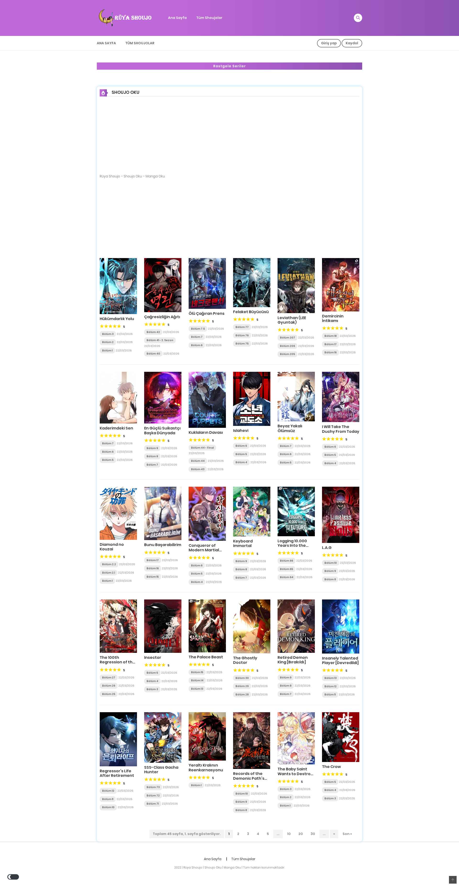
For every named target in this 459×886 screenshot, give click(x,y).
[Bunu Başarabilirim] (162, 513)
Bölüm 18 (330, 336)
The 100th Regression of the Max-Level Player (117, 662)
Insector (152, 657)
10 (289, 833)
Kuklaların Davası (206, 432)
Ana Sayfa (177, 17)
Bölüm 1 (107, 350)
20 (300, 833)
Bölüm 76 (242, 335)
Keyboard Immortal (243, 543)
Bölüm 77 (242, 327)
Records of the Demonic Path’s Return (248, 778)
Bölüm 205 (287, 354)
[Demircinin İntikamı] (340, 284)
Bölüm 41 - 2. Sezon (160, 340)
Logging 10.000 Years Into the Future (292, 545)
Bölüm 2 (108, 342)
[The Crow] (340, 736)
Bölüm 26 (108, 686)
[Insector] (162, 626)
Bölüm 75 (242, 343)
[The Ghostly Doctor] (251, 626)
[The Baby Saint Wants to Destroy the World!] (296, 738)
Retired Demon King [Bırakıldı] (293, 660)
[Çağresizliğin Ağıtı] (162, 284)
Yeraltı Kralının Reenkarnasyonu (206, 767)
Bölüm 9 (152, 448)
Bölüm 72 (153, 795)
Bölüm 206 (287, 346)
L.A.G (327, 547)
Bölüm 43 (197, 469)
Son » (347, 833)
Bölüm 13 (197, 689)
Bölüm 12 (330, 686)
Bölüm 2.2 (109, 564)
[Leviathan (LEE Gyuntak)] (296, 285)
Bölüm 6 (196, 345)
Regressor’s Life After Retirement (117, 773)
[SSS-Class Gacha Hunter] (162, 737)
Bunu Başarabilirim (162, 544)
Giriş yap (329, 43)
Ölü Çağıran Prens (206, 313)
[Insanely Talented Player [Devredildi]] (340, 626)
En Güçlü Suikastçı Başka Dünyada (162, 430)
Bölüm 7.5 (198, 329)
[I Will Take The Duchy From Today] (340, 396)
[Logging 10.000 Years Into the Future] (296, 511)
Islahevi (240, 430)
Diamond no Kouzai (112, 547)
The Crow (331, 766)
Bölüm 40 (153, 354)
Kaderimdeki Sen (116, 428)
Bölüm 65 (286, 569)
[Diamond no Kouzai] (118, 513)
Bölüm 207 (287, 337)
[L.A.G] (340, 514)
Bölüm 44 (198, 461)
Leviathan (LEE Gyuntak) (292, 320)
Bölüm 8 (152, 456)
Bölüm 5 (108, 460)
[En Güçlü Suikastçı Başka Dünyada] (162, 397)
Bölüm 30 (242, 678)
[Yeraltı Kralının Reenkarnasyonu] (207, 736)
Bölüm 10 (330, 563)
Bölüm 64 (286, 577)
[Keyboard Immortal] (251, 511)
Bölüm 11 (330, 694)
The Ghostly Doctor (245, 660)
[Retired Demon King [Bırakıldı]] (296, 625)
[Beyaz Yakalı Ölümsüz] (296, 396)
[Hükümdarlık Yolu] (118, 285)
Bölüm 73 (153, 787)
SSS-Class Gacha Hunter (161, 770)
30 (313, 833)
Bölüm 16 (330, 352)
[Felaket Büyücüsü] (251, 282)
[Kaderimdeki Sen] (118, 397)
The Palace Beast (206, 657)
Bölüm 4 (241, 462)
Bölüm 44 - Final (202, 448)
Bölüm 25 (108, 694)
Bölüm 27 (108, 677)
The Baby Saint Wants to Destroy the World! (295, 773)
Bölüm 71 (153, 804)
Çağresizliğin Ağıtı (162, 317)
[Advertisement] (229, 138)
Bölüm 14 (197, 680)
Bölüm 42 (153, 332)
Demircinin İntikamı (333, 318)
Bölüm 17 (330, 344)
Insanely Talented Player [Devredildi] (340, 660)
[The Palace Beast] (207, 625)
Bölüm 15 (153, 577)
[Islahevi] (251, 398)
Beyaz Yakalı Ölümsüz (290, 428)
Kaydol (352, 43)
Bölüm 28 (242, 694)
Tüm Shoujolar (209, 17)
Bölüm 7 (196, 337)
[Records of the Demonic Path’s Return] (251, 740)
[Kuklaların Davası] (207, 399)
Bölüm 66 (286, 561)
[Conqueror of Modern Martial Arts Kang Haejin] (207, 513)
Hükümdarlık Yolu (117, 319)
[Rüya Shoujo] (124, 17)
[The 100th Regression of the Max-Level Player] (118, 626)
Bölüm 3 (108, 334)
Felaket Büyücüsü (251, 312)
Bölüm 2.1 (108, 573)
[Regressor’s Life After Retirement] (118, 739)
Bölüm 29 (242, 686)
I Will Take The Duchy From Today (340, 429)
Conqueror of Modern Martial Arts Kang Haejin (205, 550)
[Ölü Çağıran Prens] (207, 283)
